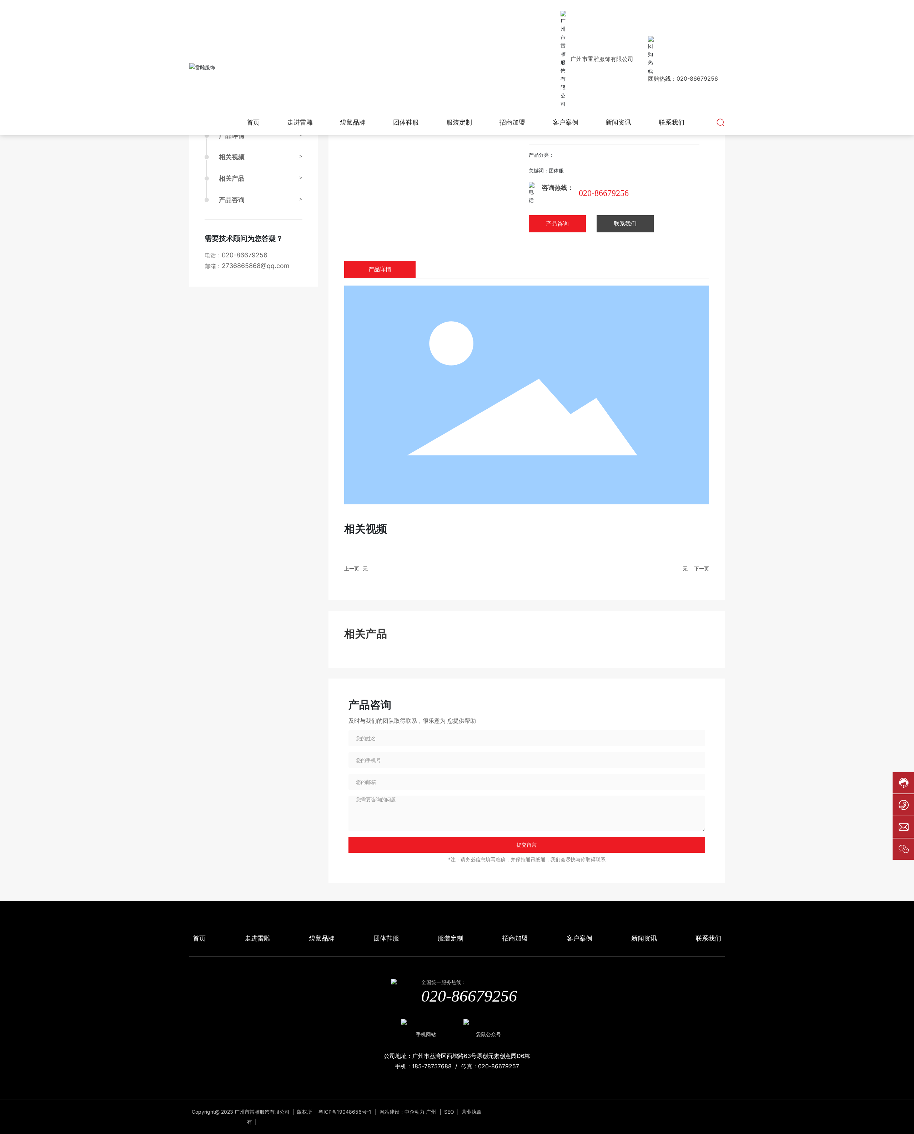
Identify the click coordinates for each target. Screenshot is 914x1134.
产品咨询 (232, 199)
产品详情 (232, 135)
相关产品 (232, 178)
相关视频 (232, 157)
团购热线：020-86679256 (683, 78)
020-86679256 (244, 255)
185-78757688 (432, 1066)
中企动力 (415, 1112)
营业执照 (472, 1112)
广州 (431, 1112)
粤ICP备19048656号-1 (344, 1112)
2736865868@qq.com (256, 265)
